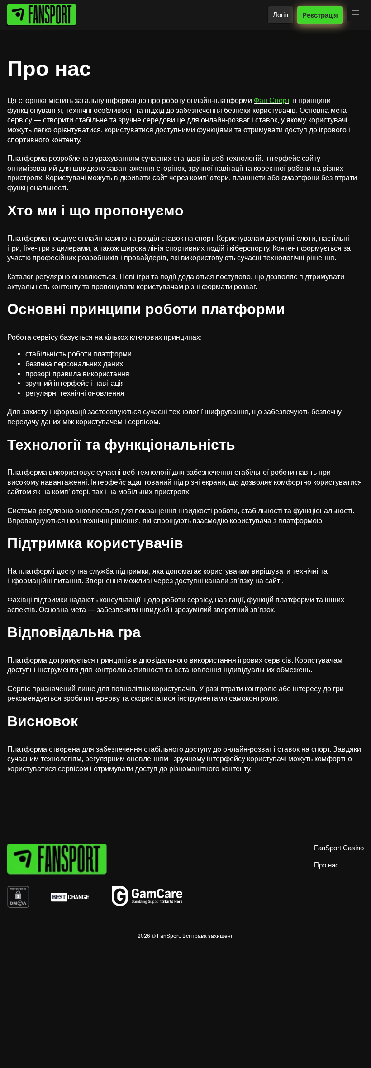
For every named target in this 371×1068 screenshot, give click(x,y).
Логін (280, 15)
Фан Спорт (271, 100)
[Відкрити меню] (355, 12)
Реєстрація (320, 15)
